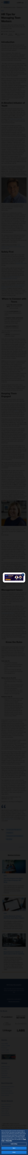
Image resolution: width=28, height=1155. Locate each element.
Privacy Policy (9, 1140)
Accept (14, 1152)
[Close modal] (23, 575)
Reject (14, 1148)
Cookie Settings (14, 1143)
